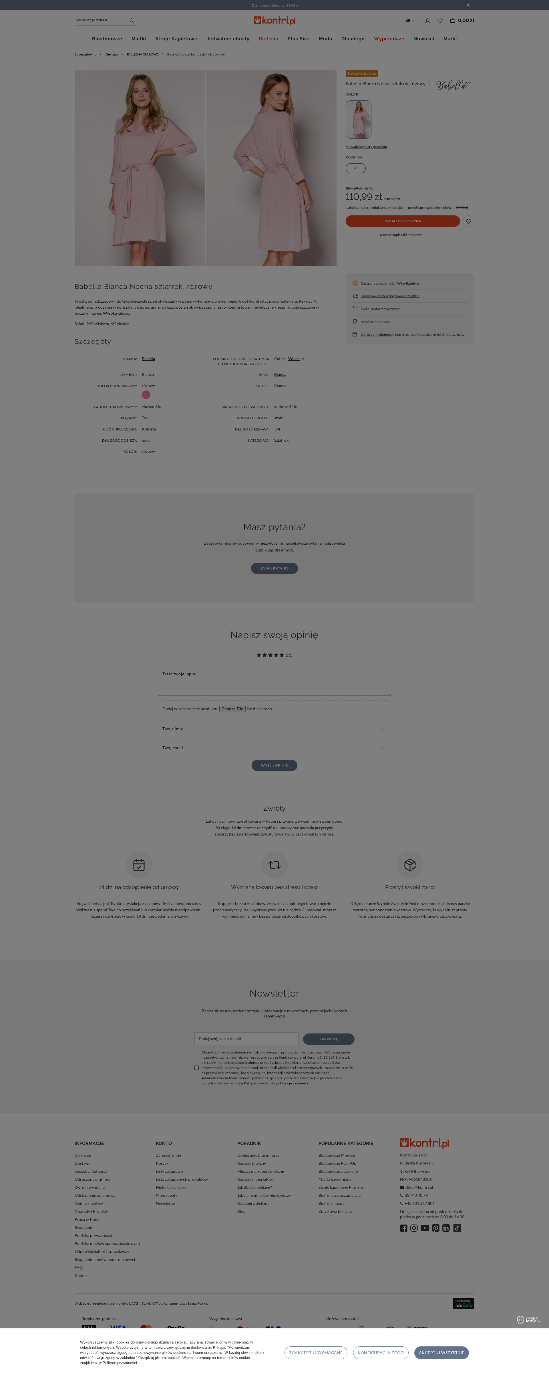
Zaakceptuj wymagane (316, 1352)
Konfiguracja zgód (381, 1352)
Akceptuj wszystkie (441, 1352)
